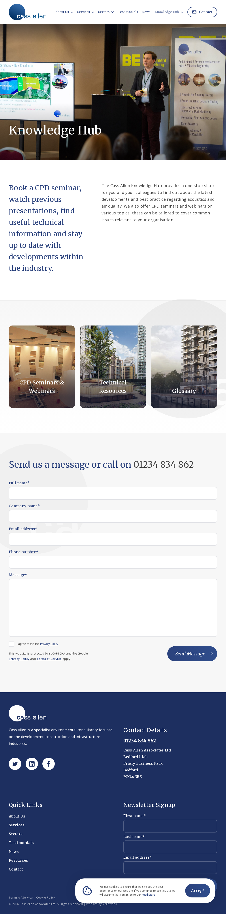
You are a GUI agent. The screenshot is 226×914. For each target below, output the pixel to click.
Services (83, 12)
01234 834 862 (164, 464)
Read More (148, 894)
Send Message (190, 654)
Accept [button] (197, 890)
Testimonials (128, 12)
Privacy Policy (49, 643)
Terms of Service (49, 658)
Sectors (103, 12)
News (146, 12)
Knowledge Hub (167, 12)
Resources (18, 860)
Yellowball (110, 904)
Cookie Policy (45, 897)
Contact (205, 12)
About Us (62, 12)
